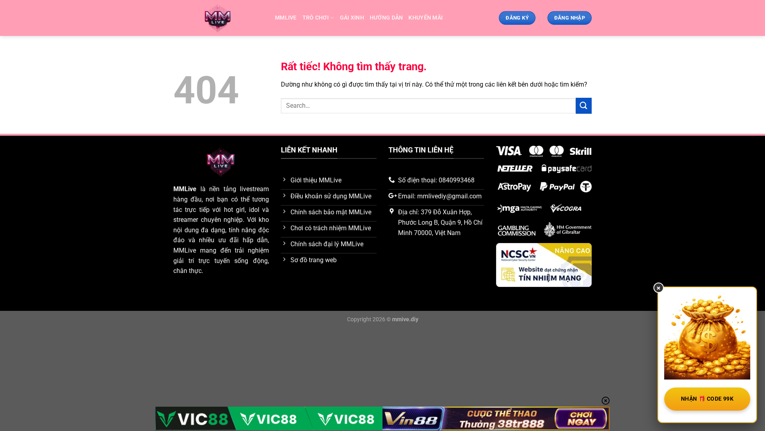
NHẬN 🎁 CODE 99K (707, 398)
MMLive (184, 189)
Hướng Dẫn (386, 17)
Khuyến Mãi (425, 17)
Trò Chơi (315, 17)
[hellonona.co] (218, 18)
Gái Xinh (352, 17)
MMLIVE (286, 17)
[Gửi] (584, 105)
